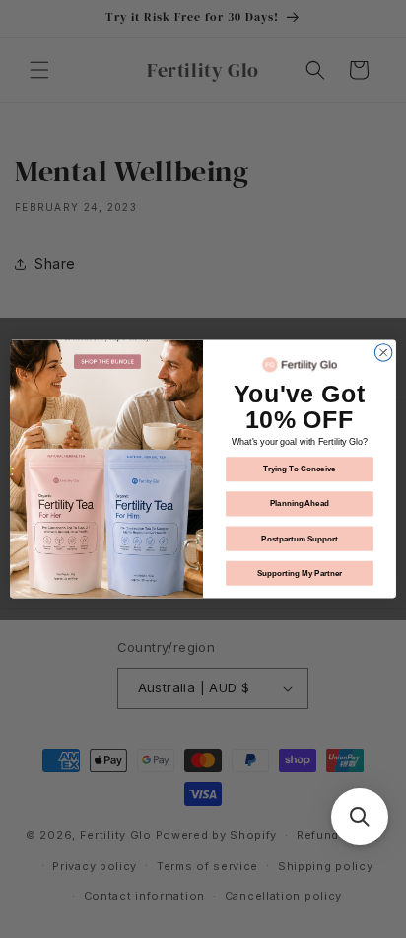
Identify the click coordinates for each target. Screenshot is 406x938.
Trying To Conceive (299, 469)
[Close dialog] (383, 353)
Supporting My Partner (299, 573)
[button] (359, 816)
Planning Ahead (300, 503)
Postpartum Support (299, 539)
